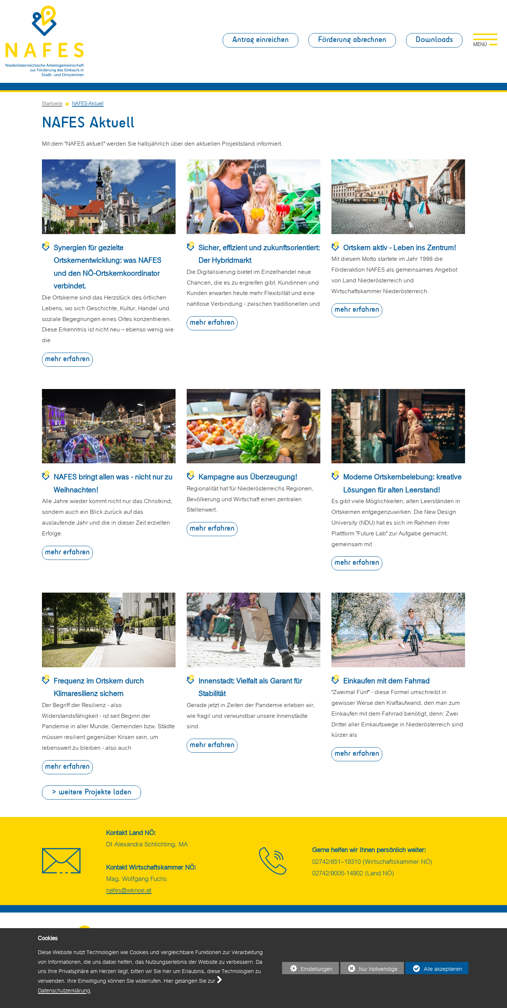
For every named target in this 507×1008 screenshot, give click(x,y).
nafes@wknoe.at (128, 889)
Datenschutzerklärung (64, 989)
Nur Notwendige (369, 969)
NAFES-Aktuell (88, 102)
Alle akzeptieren (433, 969)
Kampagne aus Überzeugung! (248, 476)
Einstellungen (307, 969)
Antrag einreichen (260, 40)
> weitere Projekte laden (91, 792)
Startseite (52, 102)
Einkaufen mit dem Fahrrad (386, 680)
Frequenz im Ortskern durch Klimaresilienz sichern (99, 686)
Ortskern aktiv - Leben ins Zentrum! (399, 246)
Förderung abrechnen (352, 40)
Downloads (434, 40)
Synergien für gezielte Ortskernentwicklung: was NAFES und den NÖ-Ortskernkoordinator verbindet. (107, 265)
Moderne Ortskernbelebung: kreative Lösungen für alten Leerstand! (402, 482)
